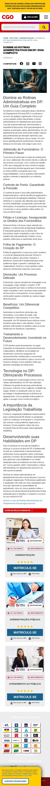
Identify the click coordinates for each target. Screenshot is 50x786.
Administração (25, 555)
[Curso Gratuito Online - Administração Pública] (25, 596)
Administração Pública (25, 619)
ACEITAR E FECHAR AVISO (15, 781)
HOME (5, 38)
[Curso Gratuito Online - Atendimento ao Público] (25, 660)
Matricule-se (25, 568)
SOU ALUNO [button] (32, 17)
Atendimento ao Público (25, 684)
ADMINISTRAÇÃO (27, 38)
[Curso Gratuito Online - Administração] (25, 531)
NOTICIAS (14, 38)
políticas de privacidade (25, 775)
